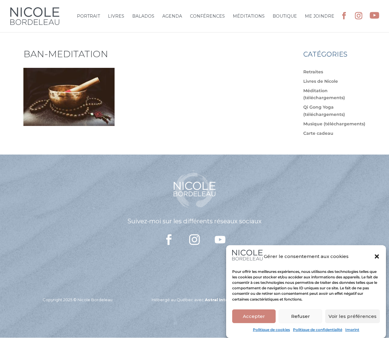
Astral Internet (221, 299)
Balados (143, 16)
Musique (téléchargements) (334, 124)
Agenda (172, 16)
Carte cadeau (318, 133)
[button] (377, 256)
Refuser (300, 316)
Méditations (249, 16)
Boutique (285, 16)
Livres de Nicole (320, 81)
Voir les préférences (353, 316)
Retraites (313, 72)
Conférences (207, 16)
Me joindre (319, 16)
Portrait (88, 16)
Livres (116, 16)
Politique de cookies (271, 329)
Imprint (352, 329)
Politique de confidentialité (317, 329)
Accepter (254, 316)
